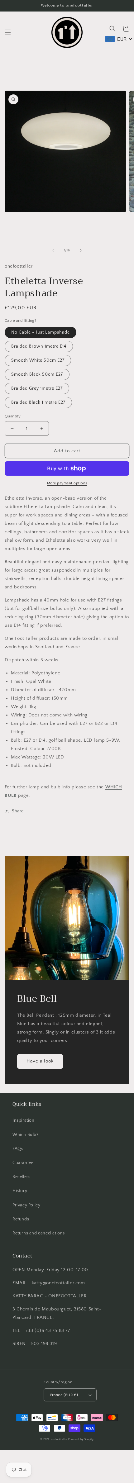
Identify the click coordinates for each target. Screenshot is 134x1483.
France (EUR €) (64, 1395)
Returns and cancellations (38, 1233)
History (19, 1190)
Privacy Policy (26, 1205)
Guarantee (22, 1162)
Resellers (21, 1176)
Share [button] (18, 811)
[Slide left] (53, 250)
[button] (8, 32)
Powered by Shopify (81, 1439)
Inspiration (23, 1120)
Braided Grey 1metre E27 (37, 388)
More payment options (67, 483)
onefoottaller (59, 1439)
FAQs (17, 1148)
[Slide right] (81, 250)
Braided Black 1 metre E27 (38, 402)
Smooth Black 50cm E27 (37, 374)
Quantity (13, 416)
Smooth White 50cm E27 (38, 360)
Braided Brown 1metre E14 (38, 346)
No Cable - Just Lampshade (40, 332)
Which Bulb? (25, 1134)
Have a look (40, 1061)
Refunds (20, 1219)
